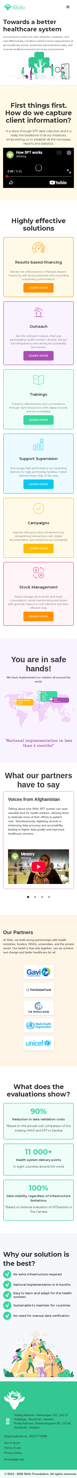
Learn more (38, 287)
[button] (68, 7)
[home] (14, 7)
